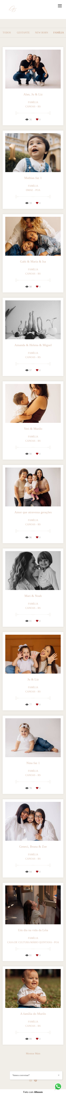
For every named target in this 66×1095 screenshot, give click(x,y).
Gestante (23, 32)
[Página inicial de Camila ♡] (12, 9)
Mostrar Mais (33, 1053)
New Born (41, 32)
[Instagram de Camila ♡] (30, 1080)
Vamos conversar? (21, 1075)
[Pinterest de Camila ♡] (35, 1080)
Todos (7, 32)
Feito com (33, 1092)
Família (58, 32)
